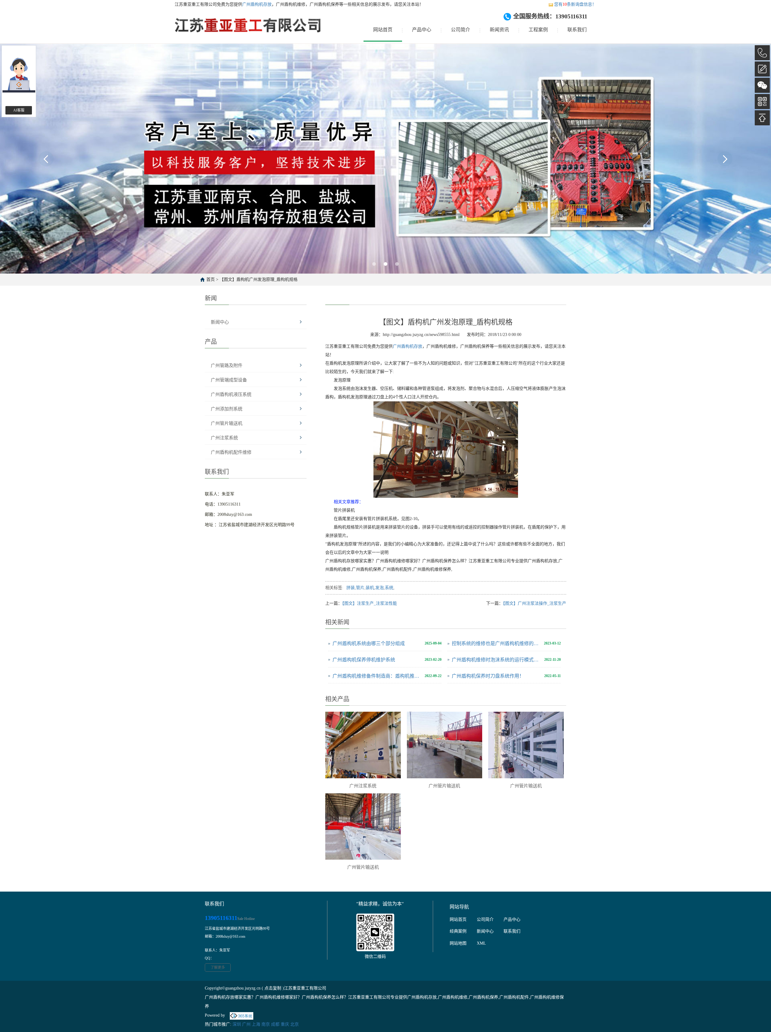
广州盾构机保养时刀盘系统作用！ (488, 676)
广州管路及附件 (226, 365)
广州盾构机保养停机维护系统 (363, 659)
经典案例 (458, 931)
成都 (275, 1024)
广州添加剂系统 (226, 408)
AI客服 (18, 110)
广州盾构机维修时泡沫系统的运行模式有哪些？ (496, 659)
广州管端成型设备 (229, 380)
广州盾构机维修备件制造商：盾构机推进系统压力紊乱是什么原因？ (377, 676)
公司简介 (460, 29)
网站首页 (382, 29)
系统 (389, 587)
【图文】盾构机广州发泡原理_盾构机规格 (259, 279)
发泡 (379, 587)
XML (481, 943)
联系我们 (577, 29)
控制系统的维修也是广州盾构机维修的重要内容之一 (496, 643)
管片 (360, 587)
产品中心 (421, 29)
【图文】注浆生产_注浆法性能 (369, 603)
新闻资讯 (499, 29)
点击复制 (272, 988)
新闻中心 (220, 322)
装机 (370, 587)
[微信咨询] (762, 85)
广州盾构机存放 (257, 4)
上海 (256, 1024)
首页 (210, 279)
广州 (246, 1024)
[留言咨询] (762, 69)
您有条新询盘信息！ (575, 4)
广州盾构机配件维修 (231, 452)
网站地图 (458, 943)
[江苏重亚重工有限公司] (248, 29)
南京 (265, 1024)
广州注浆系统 (224, 437)
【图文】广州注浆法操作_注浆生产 (534, 603)
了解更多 (218, 967)
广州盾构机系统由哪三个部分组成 (368, 643)
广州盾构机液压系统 (231, 394)
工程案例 (538, 29)
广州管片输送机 (226, 423)
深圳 (237, 1024)
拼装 (350, 587)
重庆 (285, 1024)
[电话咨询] (762, 52)
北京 (294, 1024)
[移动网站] (762, 101)
